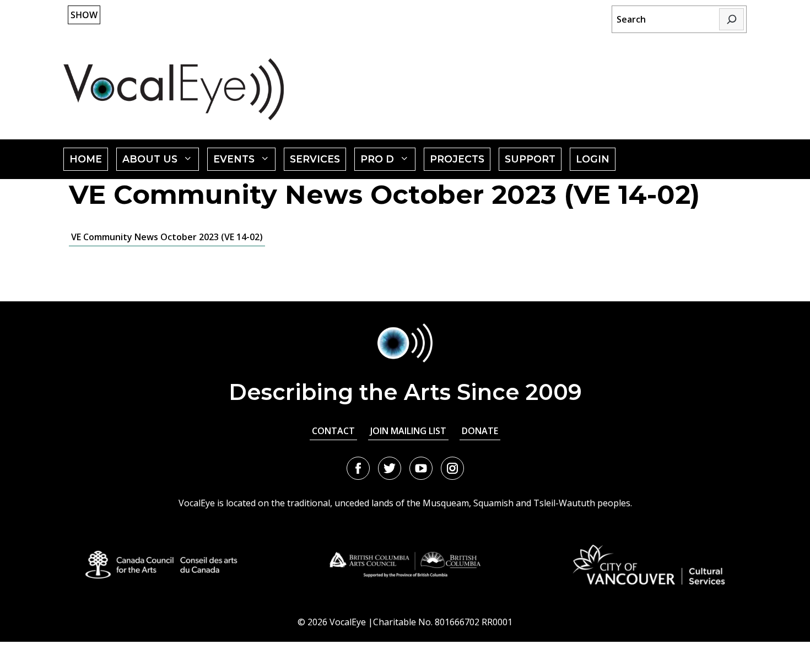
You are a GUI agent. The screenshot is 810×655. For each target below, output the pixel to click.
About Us (160, 162)
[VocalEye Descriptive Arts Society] (173, 89)
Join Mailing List (408, 431)
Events (244, 162)
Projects (457, 159)
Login (592, 159)
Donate (480, 431)
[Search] (731, 19)
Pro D (387, 162)
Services (315, 159)
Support (530, 159)
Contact (333, 431)
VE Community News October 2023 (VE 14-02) (167, 237)
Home (85, 159)
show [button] (84, 15)
